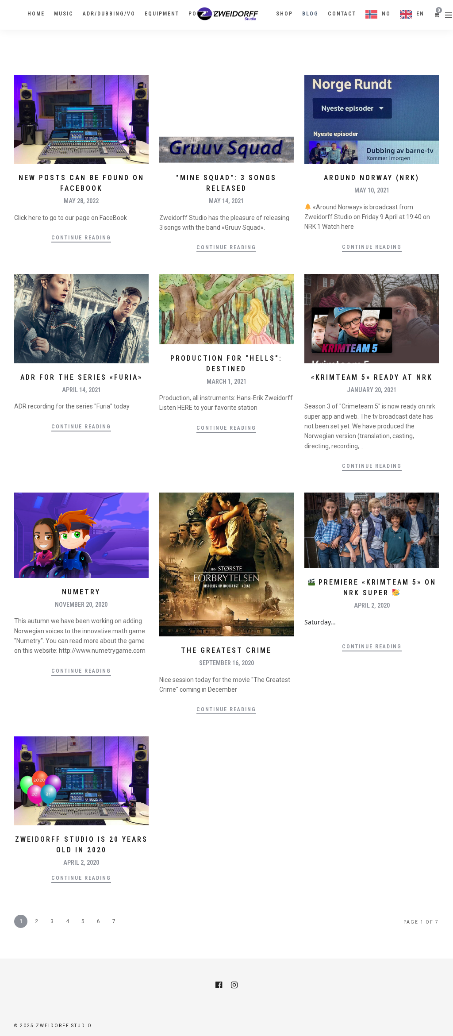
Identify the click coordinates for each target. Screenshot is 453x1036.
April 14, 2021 (81, 389)
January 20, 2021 (371, 389)
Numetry (81, 592)
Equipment (162, 14)
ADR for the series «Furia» (81, 377)
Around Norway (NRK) (371, 177)
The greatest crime (226, 650)
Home (36, 14)
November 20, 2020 (81, 604)
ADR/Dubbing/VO (109, 14)
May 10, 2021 (371, 190)
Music (63, 14)
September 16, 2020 (226, 662)
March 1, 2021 (226, 381)
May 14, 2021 (226, 200)
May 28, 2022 (81, 200)
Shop (284, 14)
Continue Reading (81, 238)
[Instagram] (234, 985)
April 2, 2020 (372, 605)
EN (420, 14)
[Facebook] (218, 985)
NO (386, 14)
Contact (342, 14)
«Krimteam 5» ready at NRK (372, 377)
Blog (310, 14)
